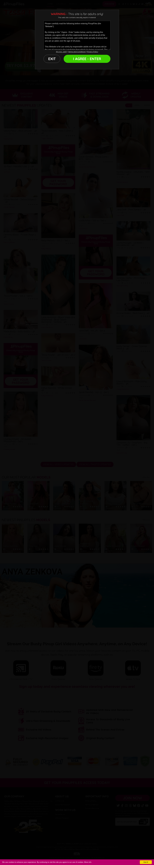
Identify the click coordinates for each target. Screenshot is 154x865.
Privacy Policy (92, 52)
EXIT (52, 58)
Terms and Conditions (77, 52)
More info (87, 862)
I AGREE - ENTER (87, 58)
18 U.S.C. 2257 (61, 52)
